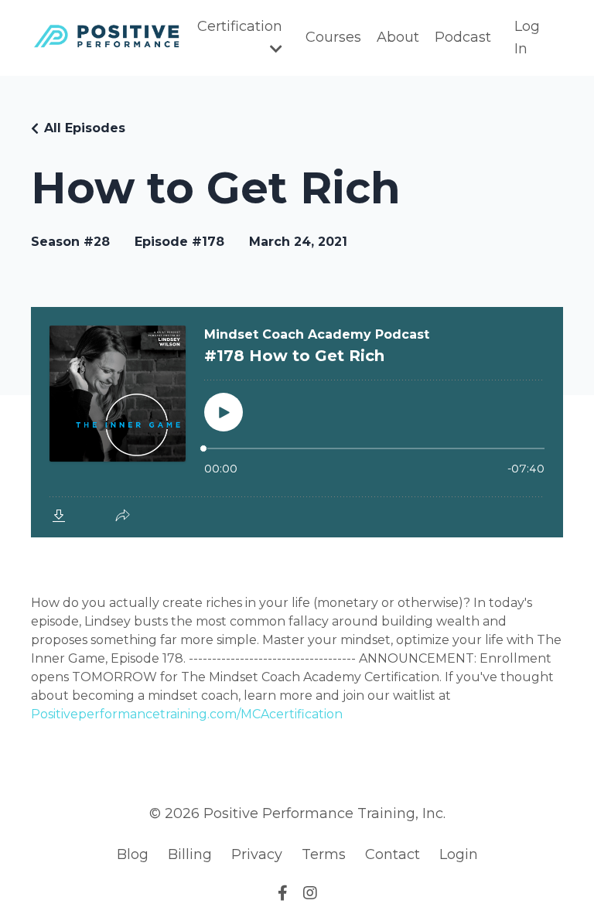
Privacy (256, 854)
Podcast (463, 37)
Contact (392, 854)
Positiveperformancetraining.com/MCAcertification (187, 714)
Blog (132, 854)
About (398, 37)
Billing (190, 854)
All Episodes (84, 128)
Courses (333, 37)
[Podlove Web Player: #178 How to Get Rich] (297, 422)
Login (458, 854)
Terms (324, 854)
